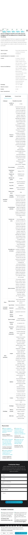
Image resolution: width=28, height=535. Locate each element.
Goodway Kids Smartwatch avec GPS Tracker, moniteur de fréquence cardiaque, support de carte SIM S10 (19, 436)
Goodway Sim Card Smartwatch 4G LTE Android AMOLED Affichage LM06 (18, 446)
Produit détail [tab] (18, 96)
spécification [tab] (8, 96)
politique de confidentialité (6, 530)
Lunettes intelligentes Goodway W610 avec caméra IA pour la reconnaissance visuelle (7, 457)
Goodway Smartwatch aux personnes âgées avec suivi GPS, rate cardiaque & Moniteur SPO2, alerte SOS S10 (7, 447)
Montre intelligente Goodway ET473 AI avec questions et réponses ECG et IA (7, 435)
